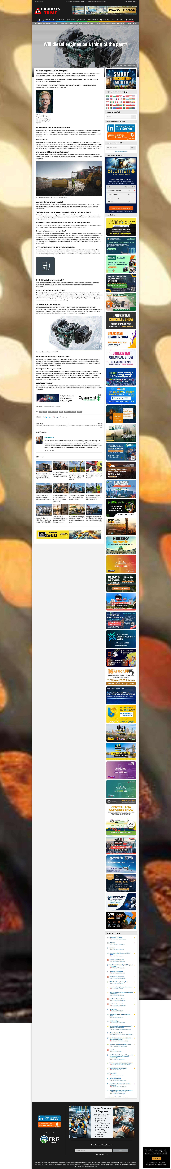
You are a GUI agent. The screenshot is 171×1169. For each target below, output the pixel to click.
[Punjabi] (121, 105)
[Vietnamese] (127, 107)
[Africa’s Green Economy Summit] (121, 827)
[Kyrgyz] (124, 102)
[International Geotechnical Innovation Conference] (121, 527)
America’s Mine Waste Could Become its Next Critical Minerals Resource (43, 497)
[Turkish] (121, 107)
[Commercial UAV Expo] (121, 227)
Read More (161, 1162)
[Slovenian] (134, 105)
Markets (61, 20)
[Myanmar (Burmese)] (134, 102)
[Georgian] (121, 99)
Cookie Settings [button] (152, 1162)
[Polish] (114, 105)
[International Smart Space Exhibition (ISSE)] (121, 414)
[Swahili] (111, 107)
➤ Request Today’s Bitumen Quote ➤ (121, 208)
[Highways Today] (47, 10)
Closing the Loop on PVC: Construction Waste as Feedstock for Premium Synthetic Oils (60, 498)
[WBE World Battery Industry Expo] (121, 377)
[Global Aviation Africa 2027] (121, 864)
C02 (41, 411)
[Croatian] (121, 96)
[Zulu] (134, 107)
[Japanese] (117, 102)
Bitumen (130, 20)
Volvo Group (72, 411)
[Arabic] (108, 96)
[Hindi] (130, 99)
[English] (134, 96)
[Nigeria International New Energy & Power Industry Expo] (121, 302)
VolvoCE (79, 411)
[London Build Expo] (121, 752)
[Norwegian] (108, 105)
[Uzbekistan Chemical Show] (121, 358)
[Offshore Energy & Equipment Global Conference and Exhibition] (121, 695)
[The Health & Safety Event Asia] (121, 658)
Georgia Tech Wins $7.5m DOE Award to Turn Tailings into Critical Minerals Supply (94, 519)
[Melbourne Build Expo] (121, 733)
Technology (94, 20)
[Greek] (127, 99)
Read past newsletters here (121, 151)
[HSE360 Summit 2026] (121, 545)
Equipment (82, 20)
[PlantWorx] (121, 921)
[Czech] (124, 96)
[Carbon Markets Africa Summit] (121, 508)
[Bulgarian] (114, 96)
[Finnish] (114, 99)
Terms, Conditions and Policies (87, 1166)
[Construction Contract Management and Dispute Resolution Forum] (121, 433)
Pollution (66, 411)
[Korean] (121, 102)
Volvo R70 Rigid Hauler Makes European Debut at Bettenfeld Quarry (100, 23)
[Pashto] (111, 105)
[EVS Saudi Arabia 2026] (121, 789)
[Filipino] (111, 99)
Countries (71, 20)
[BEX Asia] (121, 264)
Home (39, 20)
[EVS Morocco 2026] (121, 564)
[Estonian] (108, 99)
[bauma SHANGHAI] (121, 714)
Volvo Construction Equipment (130, 65)
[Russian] (127, 105)
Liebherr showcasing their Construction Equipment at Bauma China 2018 (86, 425)
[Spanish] (108, 107)
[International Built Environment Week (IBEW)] (121, 246)
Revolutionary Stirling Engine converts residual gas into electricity (51, 424)
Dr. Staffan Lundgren (52, 411)
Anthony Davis (49, 437)
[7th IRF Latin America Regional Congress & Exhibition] (121, 283)
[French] (117, 99)
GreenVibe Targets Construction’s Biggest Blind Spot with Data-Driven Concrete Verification (60, 520)
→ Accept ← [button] (156, 1158)
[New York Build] (121, 846)
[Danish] (127, 96)
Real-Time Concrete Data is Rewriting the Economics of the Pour (94, 476)
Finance (121, 20)
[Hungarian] (134, 99)
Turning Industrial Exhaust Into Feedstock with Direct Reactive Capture (76, 497)
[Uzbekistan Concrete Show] (121, 321)
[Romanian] (124, 105)
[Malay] (130, 102)
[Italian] (114, 102)
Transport (106, 20)
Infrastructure (49, 20)
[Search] (133, 117)
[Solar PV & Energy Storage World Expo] (121, 396)
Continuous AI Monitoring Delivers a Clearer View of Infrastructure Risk (93, 497)
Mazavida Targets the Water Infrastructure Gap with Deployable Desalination (43, 476)
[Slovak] (130, 105)
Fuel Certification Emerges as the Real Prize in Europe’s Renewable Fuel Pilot (76, 520)
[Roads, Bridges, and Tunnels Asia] (121, 583)
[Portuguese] (117, 105)
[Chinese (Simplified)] (117, 96)
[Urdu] (124, 107)
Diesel (45, 411)
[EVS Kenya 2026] (121, 770)
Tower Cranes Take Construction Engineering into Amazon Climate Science (76, 477)
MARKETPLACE (132, 23)
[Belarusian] (111, 96)
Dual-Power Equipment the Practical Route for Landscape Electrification (60, 474)
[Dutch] (130, 96)
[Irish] (111, 102)
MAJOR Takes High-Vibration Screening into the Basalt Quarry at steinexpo (63, 23)
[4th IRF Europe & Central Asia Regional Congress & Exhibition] (121, 452)
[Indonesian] (108, 102)
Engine (60, 411)
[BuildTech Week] (121, 883)
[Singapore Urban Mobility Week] (121, 639)
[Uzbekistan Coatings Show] (121, 339)
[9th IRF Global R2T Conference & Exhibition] (121, 621)
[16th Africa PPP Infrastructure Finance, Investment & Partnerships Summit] (121, 677)
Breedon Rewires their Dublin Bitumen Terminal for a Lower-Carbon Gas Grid (43, 520)
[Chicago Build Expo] (121, 602)
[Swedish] (114, 107)
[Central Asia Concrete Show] (121, 808)
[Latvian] (127, 102)
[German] (124, 99)
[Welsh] (130, 107)
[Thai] (117, 107)
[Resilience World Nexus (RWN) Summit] (121, 471)
